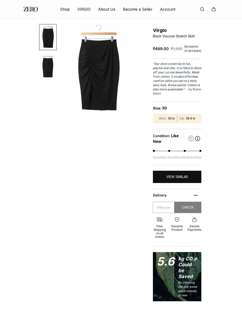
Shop (65, 9)
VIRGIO (84, 9)
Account (167, 9)
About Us (106, 9)
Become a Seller (137, 9)
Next (141, 71)
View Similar (177, 177)
